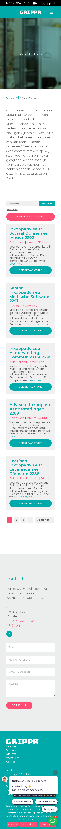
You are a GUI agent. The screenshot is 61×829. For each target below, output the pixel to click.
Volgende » (44, 519)
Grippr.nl (12, 97)
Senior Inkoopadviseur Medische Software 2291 (29, 294)
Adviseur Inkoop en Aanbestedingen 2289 (29, 409)
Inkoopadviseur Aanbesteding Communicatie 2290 (30, 352)
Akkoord (12, 824)
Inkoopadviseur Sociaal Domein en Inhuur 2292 (29, 233)
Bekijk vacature (30, 270)
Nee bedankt (28, 824)
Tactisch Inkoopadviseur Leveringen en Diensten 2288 (25, 467)
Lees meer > (17, 263)
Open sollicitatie (30, 216)
